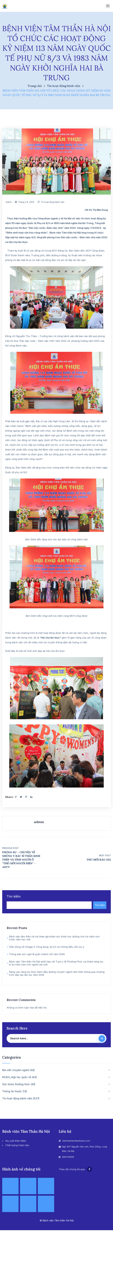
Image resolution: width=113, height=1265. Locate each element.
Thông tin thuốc (14, 1091)
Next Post (105, 855)
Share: (9, 797)
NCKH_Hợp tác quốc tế (19, 1077)
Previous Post (10, 848)
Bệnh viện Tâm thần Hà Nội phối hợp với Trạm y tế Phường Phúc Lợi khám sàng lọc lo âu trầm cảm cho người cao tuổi (56, 963)
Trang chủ (35, 86)
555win (6, 1160)
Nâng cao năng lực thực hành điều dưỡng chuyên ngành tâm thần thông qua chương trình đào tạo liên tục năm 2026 (56, 973)
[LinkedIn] (31, 797)
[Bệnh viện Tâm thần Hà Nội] (4, 5)
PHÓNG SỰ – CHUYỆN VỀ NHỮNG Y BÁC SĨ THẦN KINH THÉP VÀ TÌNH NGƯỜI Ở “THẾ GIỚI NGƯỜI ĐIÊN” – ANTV (21, 860)
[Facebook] (15, 797)
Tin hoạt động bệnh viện (63, 86)
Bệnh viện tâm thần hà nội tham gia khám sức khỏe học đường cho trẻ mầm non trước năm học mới (54, 938)
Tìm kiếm (14, 896)
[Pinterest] (26, 797)
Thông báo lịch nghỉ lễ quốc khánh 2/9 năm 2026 (37, 954)
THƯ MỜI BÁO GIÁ (99, 859)
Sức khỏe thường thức (18, 1084)
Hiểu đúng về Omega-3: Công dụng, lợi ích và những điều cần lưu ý (46, 946)
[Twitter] (21, 797)
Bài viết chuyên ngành (18, 1070)
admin (9, 202)
